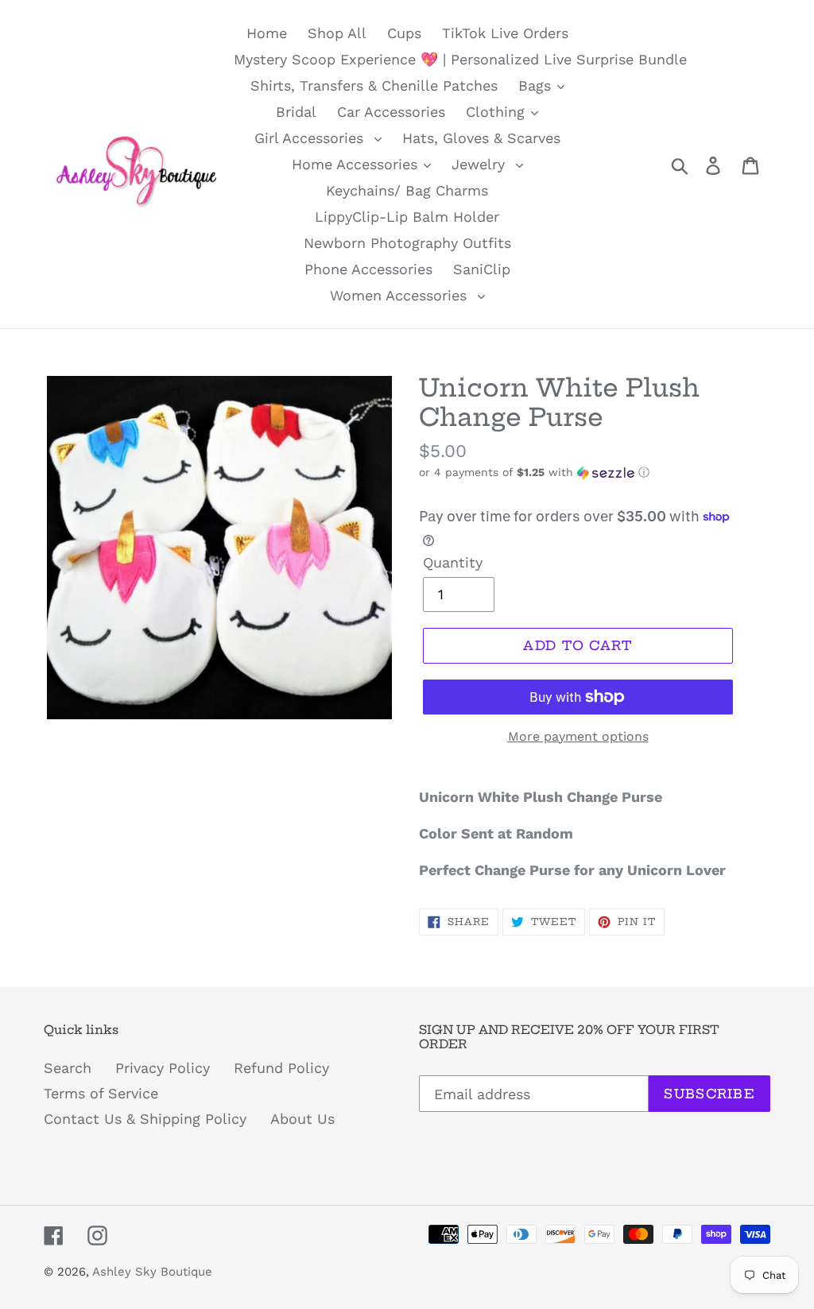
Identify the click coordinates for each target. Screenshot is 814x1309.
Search (67, 1067)
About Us (302, 1118)
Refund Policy (281, 1067)
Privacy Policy (162, 1067)
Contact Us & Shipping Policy (145, 1118)
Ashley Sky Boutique (152, 1271)
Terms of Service (101, 1093)
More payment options (578, 736)
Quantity (453, 562)
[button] (594, 472)
